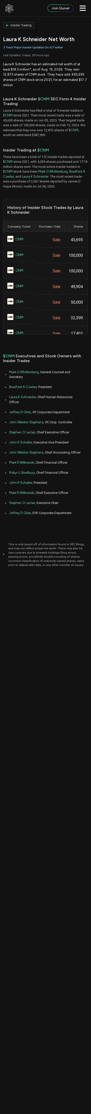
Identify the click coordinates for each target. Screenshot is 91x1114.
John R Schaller (20, 442)
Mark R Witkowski (21, 462)
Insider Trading (21, 25)
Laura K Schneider (35, 176)
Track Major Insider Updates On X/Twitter (34, 47)
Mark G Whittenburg (53, 171)
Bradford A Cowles (23, 387)
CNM (19, 239)
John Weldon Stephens (26, 422)
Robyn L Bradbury (22, 472)
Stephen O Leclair (22, 432)
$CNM (44, 99)
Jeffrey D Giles (20, 412)
